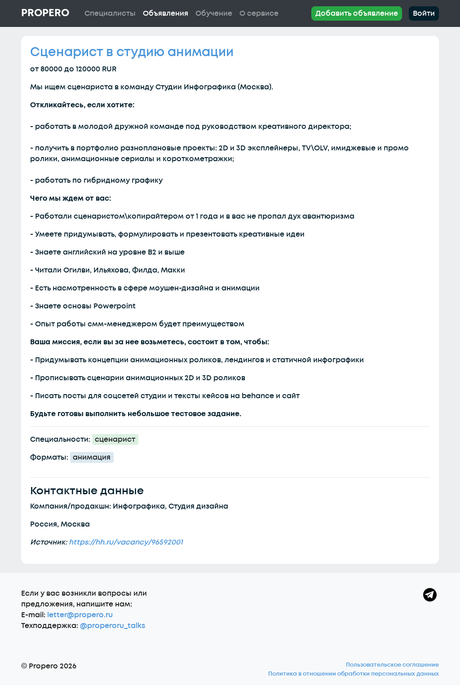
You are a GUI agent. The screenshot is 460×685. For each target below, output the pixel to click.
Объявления (165, 13)
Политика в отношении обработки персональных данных (353, 674)
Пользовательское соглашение (392, 665)
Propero (45, 13)
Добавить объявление (356, 13)
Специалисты (110, 13)
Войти (424, 13)
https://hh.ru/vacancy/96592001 (125, 542)
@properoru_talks (112, 626)
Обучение (213, 13)
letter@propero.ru (80, 615)
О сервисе (259, 13)
